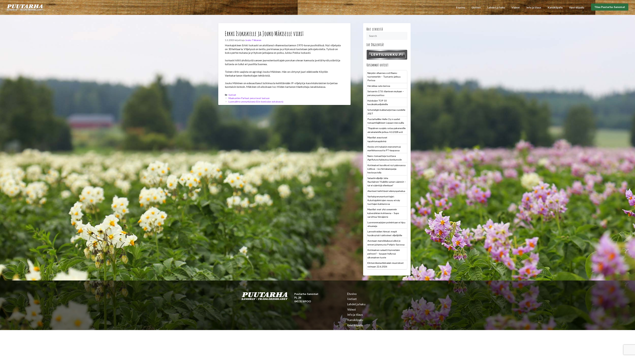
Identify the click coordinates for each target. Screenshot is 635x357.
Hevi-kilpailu (576, 7)
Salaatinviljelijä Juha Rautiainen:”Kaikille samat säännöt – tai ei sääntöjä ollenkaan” (386, 182)
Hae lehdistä (374, 29)
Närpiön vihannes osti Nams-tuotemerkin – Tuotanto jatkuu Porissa (384, 77)
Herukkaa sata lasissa (378, 85)
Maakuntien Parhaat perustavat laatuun (249, 98)
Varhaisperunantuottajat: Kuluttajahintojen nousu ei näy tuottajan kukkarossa (383, 200)
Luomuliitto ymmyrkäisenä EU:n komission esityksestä (256, 101)
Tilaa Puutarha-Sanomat (609, 6)
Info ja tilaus (534, 7)
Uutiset (476, 7)
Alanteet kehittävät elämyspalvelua (386, 191)
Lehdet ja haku (496, 7)
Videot (515, 7)
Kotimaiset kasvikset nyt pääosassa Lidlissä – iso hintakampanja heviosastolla (386, 169)
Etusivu (460, 7)
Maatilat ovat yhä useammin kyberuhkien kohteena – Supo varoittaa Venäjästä (383, 213)
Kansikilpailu (555, 7)
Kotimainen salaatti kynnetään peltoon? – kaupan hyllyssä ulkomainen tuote (383, 254)
